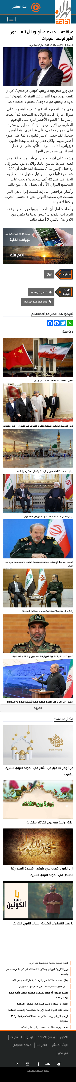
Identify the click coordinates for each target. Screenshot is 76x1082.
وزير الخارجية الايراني (35, 301)
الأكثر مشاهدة (57, 952)
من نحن (63, 1053)
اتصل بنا (42, 1045)
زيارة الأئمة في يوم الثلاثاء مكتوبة (50, 822)
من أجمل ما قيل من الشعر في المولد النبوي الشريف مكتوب (39, 771)
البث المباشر (60, 1045)
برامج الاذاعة (46, 1037)
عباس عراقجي (39, 292)
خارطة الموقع (22, 1045)
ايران (49, 274)
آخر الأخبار (61, 943)
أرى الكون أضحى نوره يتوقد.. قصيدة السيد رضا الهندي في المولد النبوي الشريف (42, 872)
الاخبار (64, 1037)
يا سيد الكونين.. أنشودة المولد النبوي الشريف (43, 923)
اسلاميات (16, 1037)
